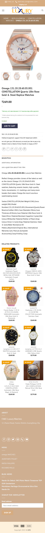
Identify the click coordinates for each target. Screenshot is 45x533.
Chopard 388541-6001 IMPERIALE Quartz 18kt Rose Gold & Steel (33, 273)
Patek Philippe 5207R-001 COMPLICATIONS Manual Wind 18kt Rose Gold (33, 387)
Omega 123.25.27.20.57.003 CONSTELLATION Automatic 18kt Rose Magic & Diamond (11, 388)
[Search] (42, 10)
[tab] (22, 158)
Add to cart (9, 126)
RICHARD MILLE (8, 468)
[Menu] (3, 10)
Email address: (7, 501)
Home (6, 18)
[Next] (40, 50)
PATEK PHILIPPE (8, 463)
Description (6, 158)
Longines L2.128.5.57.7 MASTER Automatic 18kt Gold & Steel (11, 351)
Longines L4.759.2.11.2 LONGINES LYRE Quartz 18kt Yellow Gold (33, 351)
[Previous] (5, 50)
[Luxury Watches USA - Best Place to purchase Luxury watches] (22, 10)
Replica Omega (18, 18)
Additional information (11, 163)
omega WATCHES (8, 454)
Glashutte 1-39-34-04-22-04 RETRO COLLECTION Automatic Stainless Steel (33, 313)
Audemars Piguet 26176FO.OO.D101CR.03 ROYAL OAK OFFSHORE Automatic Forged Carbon (11, 275)
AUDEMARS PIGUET (9, 459)
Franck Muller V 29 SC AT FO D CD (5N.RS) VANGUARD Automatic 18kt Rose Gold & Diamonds (11, 314)
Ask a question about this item (13, 167)
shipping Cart (23, 4)
